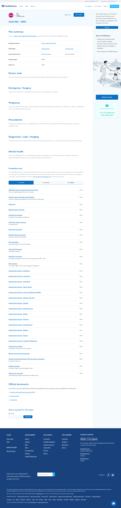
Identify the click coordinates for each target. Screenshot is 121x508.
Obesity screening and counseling (19, 353)
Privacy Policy (33, 502)
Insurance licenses (53, 496)
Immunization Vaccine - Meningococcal (21, 308)
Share (69, 15)
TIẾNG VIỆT (83, 499)
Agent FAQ (46, 447)
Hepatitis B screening (15, 249)
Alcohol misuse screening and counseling (21, 197)
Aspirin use (12, 204)
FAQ (8, 442)
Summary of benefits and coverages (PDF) (22, 392)
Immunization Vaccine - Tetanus (18, 335)
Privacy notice (45, 496)
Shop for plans (107, 97)
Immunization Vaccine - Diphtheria (19, 271)
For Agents (88, 6)
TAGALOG (77, 499)
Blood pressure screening (16, 210)
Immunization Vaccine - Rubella (18, 330)
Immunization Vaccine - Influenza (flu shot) (22, 298)
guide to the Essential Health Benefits (25, 36)
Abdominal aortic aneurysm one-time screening (23, 190)
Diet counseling (13, 242)
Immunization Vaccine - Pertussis (19, 319)
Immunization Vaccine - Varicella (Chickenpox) (23, 341)
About (21, 6)
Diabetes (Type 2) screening (17, 235)
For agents (46, 439)
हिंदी (37, 499)
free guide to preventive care (42, 177)
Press (26, 447)
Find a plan (114, 6)
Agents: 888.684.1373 (91, 1)
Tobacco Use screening (16, 373)
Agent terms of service (35, 496)
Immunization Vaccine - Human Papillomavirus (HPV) (25, 292)
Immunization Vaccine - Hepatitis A (19, 276)
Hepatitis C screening (15, 256)
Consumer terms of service (23, 496)
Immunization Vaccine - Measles (18, 303)
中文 (13, 499)
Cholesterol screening (15, 215)
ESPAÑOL (71, 499)
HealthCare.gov (39, 493)
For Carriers (97, 6)
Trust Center (88, 496)
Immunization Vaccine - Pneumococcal (20, 325)
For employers (29, 450)
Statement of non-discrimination (65, 496)
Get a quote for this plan (49, 43)
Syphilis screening (14, 366)
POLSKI (54, 499)
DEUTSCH (28, 499)
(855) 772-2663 (88, 438)
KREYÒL (17, 499)
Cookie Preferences (31, 456)
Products (64, 442)
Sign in (106, 6)
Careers (32, 6)
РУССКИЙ (66, 499)
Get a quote (79, 14)
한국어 (49, 499)
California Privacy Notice (78, 496)
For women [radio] (46, 182)
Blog (26, 6)
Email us (27, 453)
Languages (9, 499)
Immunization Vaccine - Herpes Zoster (20, 287)
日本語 (45, 499)
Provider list (13, 400)
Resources (65, 445)
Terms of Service (41, 502)
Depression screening (15, 229)
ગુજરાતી (33, 499)
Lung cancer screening (15, 346)
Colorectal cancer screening (17, 222)
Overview (65, 439)
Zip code (11, 413)
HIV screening (13, 264)
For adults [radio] (21, 182)
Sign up (107, 27)
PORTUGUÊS (60, 499)
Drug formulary (14, 396)
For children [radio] (71, 182)
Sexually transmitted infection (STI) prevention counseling (26, 359)
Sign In (64, 447)
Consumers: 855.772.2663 (108, 1)
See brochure (46, 49)
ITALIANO (41, 499)
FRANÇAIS (22, 499)
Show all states (11, 451)
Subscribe (54, 474)
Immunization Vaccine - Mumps (18, 314)
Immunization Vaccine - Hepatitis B (19, 282)
